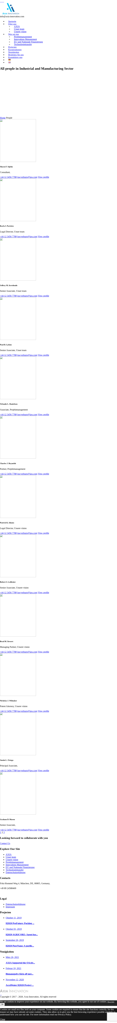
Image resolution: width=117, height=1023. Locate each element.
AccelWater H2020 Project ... (20, 985)
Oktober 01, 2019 (14, 929)
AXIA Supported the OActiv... (20, 963)
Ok (2, 1004)
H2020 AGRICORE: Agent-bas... (22, 934)
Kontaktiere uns (15, 57)
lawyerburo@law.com (27, 177)
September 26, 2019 (15, 940)
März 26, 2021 (12, 957)
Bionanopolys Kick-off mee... (19, 974)
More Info (110, 1002)
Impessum (10, 907)
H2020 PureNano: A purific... (20, 946)
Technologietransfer (23, 44)
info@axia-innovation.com (12, 893)
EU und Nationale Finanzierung (20, 867)
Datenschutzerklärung (15, 872)
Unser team (11, 857)
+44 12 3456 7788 (8, 177)
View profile (43, 177)
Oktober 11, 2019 (14, 918)
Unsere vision (12, 859)
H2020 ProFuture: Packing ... (20, 923)
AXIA (9, 854)
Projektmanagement (15, 862)
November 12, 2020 (15, 979)
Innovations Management (17, 865)
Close (2, 1019)
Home (3, 118)
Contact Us (5, 843)
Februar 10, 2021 (13, 968)
